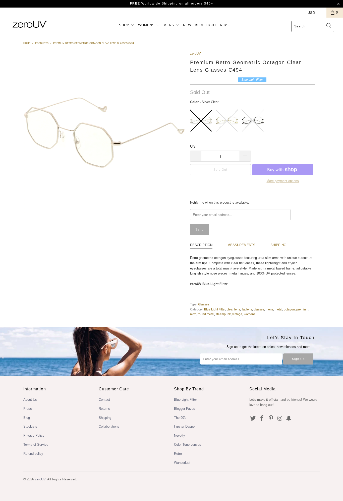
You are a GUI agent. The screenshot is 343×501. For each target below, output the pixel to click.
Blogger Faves (184, 409)
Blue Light (205, 25)
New (187, 25)
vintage (237, 314)
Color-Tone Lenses (187, 444)
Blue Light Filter (214, 309)
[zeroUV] (30, 24)
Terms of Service (35, 444)
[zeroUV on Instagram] (280, 418)
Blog (26, 418)
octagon (289, 309)
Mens (169, 25)
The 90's (180, 418)
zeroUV (195, 53)
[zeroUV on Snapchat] (289, 418)
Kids (224, 25)
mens (269, 309)
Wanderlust (182, 463)
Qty (192, 146)
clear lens (233, 309)
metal (278, 309)
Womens (147, 25)
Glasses (203, 304)
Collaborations (109, 426)
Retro (178, 454)
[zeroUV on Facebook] (262, 418)
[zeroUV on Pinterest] (271, 418)
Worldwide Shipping (154, 3)
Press (27, 409)
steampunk (223, 314)
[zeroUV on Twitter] (253, 418)
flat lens (247, 309)
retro (193, 314)
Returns (104, 409)
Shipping (278, 245)
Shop (125, 25)
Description (201, 245)
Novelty (179, 435)
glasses (259, 309)
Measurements (241, 245)
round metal (206, 314)
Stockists (30, 426)
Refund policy (33, 454)
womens (249, 314)
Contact (104, 399)
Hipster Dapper (185, 426)
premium (302, 309)
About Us (30, 399)
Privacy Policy (33, 435)
